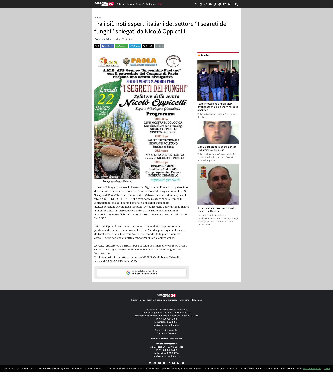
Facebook (108, 46)
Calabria (120, 4)
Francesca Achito (103, 39)
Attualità (140, 4)
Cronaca (130, 4)
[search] (236, 4)
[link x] (196, 4)
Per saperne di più (312, 368)
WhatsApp (122, 46)
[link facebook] (201, 4)
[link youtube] (210, 4)
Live (160, 4)
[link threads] (229, 4)
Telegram (136, 46)
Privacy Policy (138, 300)
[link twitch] (224, 4)
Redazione (196, 300)
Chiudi (327, 368)
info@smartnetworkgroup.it (166, 325)
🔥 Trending (203, 55)
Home (98, 17)
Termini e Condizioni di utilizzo (162, 300)
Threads (149, 46)
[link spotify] (219, 4)
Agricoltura (151, 4)
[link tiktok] (215, 4)
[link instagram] (205, 4)
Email (161, 46)
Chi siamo (184, 300)
